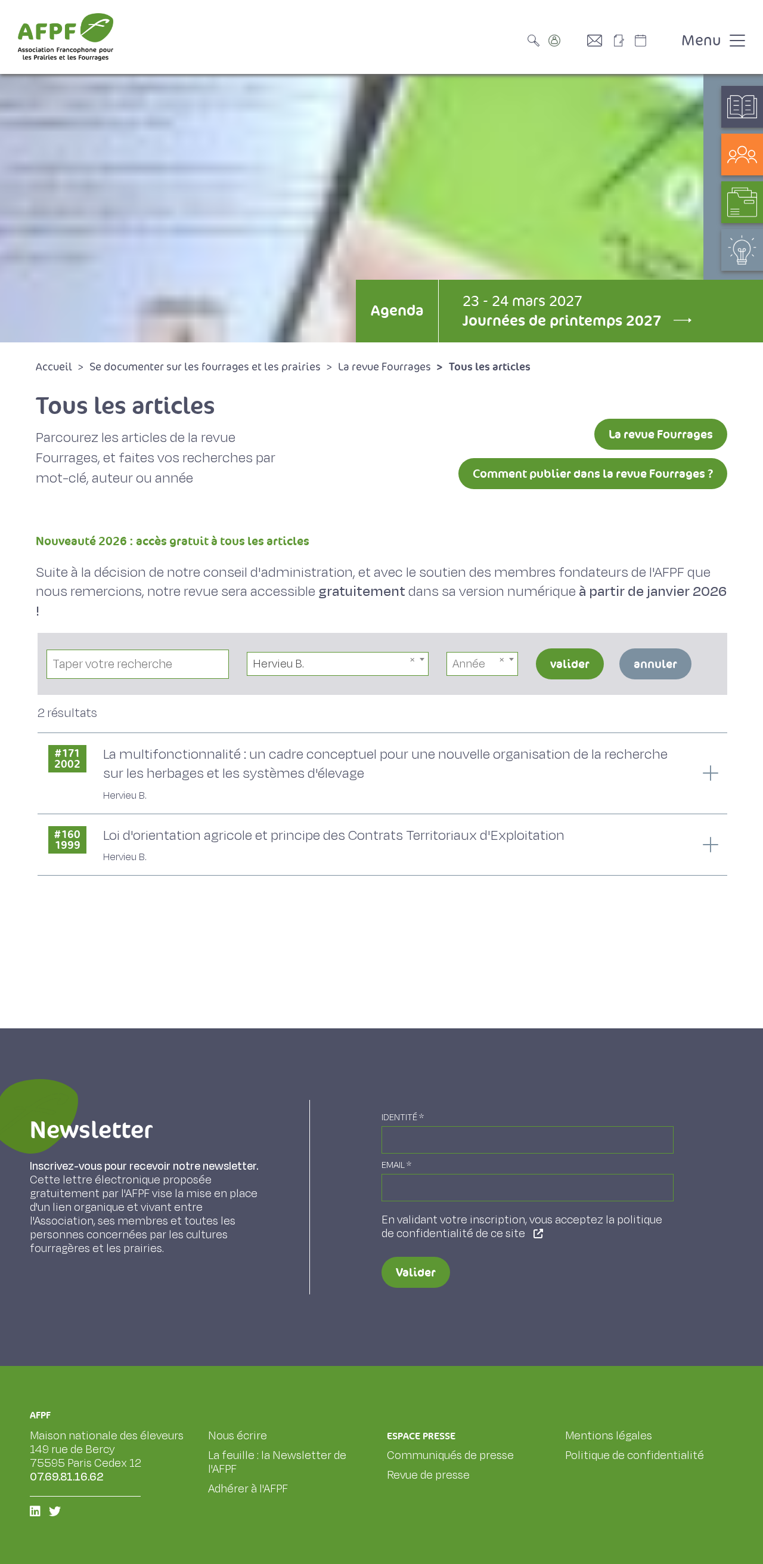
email (396, 1165)
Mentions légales (608, 1436)
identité (403, 1117)
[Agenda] (653, 41)
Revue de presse (428, 1475)
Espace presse (421, 1436)
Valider (416, 1272)
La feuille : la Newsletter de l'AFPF (277, 1462)
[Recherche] (536, 41)
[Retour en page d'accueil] (65, 37)
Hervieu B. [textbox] (278, 664)
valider (570, 664)
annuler (655, 664)
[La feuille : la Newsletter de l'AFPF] (623, 41)
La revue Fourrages (661, 434)
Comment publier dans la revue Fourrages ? (593, 473)
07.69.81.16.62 (67, 1477)
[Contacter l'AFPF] (599, 41)
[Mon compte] (566, 41)
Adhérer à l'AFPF (248, 1489)
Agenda (397, 310)
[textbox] (482, 664)
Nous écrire (237, 1436)
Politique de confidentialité (634, 1455)
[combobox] (338, 664)
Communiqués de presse (450, 1455)
